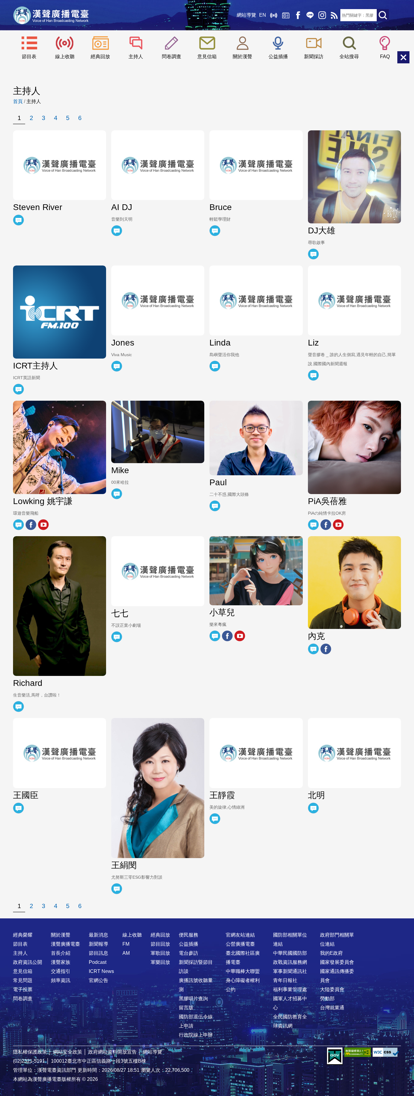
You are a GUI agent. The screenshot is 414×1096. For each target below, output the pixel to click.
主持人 (136, 56)
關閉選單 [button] (403, 57)
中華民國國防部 (290, 953)
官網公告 (98, 980)
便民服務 (188, 934)
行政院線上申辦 (196, 1035)
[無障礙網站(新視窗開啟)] (357, 1052)
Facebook (298, 15)
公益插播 (278, 56)
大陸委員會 (332, 989)
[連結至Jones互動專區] (116, 366)
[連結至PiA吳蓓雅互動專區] (313, 524)
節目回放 (160, 944)
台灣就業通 (332, 1007)
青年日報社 (285, 980)
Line (310, 15)
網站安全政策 (67, 1051)
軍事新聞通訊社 (290, 971)
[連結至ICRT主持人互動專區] (18, 389)
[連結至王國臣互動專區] (18, 808)
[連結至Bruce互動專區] (214, 230)
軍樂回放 (160, 962)
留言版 (186, 1007)
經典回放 (286, 15)
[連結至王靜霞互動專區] (214, 818)
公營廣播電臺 (240, 944)
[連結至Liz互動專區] (313, 375)
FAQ (385, 56)
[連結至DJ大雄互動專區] (313, 254)
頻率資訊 (60, 980)
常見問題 (22, 980)
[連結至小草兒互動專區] (214, 635)
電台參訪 (188, 953)
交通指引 (60, 971)
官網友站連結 (240, 934)
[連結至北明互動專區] (313, 808)
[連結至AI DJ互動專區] (116, 230)
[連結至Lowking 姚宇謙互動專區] (18, 524)
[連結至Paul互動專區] (214, 505)
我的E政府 (331, 953)
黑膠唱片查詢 (193, 998)
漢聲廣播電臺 (51, 15)
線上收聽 (274, 15)
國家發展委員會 (337, 962)
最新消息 (98, 934)
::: (207, 923)
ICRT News (101, 971)
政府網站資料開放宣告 (112, 1051)
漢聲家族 (60, 962)
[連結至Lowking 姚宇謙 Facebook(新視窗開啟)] (30, 524)
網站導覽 (246, 15)
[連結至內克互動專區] (313, 648)
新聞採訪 (313, 56)
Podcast (97, 962)
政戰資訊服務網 (290, 962)
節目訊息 (98, 953)
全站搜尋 (349, 56)
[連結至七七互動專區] (116, 636)
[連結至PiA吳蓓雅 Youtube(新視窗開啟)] (338, 524)
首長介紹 (60, 953)
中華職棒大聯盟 (243, 971)
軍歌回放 (160, 953)
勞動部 (327, 998)
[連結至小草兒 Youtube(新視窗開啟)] (239, 635)
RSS (334, 15)
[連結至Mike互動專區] (116, 493)
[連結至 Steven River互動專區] (18, 220)
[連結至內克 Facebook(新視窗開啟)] (325, 648)
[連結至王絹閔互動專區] (116, 888)
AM (126, 953)
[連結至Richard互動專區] (18, 706)
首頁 (18, 101)
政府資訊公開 (27, 962)
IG (322, 15)
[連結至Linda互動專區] (214, 366)
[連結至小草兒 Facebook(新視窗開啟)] (227, 635)
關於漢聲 (242, 56)
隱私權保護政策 (30, 1051)
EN (262, 15)
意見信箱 (207, 56)
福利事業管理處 (290, 989)
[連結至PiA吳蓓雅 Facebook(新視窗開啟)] (325, 524)
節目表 (29, 56)
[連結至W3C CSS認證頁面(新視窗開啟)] (385, 1052)
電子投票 (22, 989)
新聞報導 (98, 944)
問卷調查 (171, 56)
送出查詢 (383, 15)
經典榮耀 (22, 934)
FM (125, 944)
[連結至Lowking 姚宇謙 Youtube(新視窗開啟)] (43, 524)
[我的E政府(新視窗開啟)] (335, 1056)
